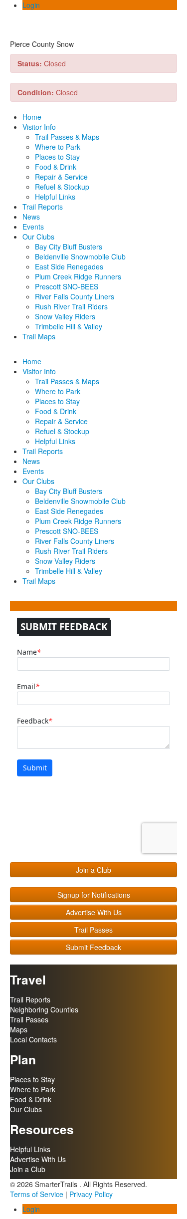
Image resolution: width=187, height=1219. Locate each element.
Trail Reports (42, 207)
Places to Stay (57, 157)
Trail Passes (93, 930)
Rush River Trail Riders (71, 306)
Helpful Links (55, 197)
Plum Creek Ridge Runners (78, 276)
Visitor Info (39, 127)
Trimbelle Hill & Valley (68, 326)
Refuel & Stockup (62, 187)
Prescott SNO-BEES (66, 286)
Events (33, 227)
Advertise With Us (94, 912)
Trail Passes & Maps (67, 137)
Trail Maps (38, 336)
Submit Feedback (93, 947)
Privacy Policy (91, 1194)
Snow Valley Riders (65, 316)
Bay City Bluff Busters (68, 246)
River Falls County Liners (74, 296)
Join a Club (93, 870)
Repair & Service (61, 177)
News (31, 217)
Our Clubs (38, 237)
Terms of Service (36, 1194)
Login (31, 5)
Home (31, 117)
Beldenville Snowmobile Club (80, 256)
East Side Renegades (69, 266)
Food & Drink (55, 167)
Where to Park (57, 147)
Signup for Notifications (93, 895)
